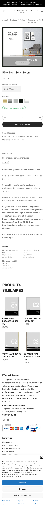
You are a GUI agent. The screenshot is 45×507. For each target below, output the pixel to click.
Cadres (22, 20)
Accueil (5, 20)
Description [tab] (7, 153)
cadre (22, 140)
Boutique (13, 20)
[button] (41, 457)
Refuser (22, 489)
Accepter (22, 483)
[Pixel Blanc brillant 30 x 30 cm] (27, 101)
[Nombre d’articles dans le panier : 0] (42, 11)
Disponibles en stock (10, 445)
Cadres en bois (8, 451)
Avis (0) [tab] (5, 162)
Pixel (41, 20)
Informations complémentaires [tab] (15, 158)
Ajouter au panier (22, 124)
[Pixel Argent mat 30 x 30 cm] (16, 101)
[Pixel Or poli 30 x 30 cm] (5, 101)
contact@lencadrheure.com (14, 412)
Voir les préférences (22, 495)
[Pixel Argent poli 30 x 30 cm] (10, 101)
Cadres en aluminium (26, 136)
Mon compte (7, 442)
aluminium (15, 140)
